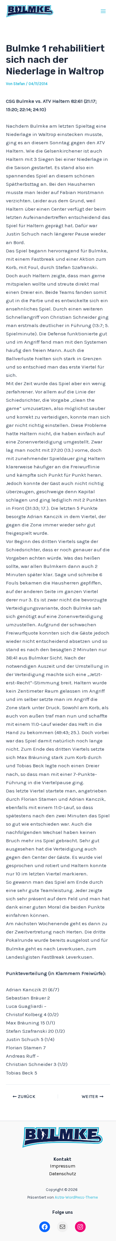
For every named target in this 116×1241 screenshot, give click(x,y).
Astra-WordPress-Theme (76, 1197)
